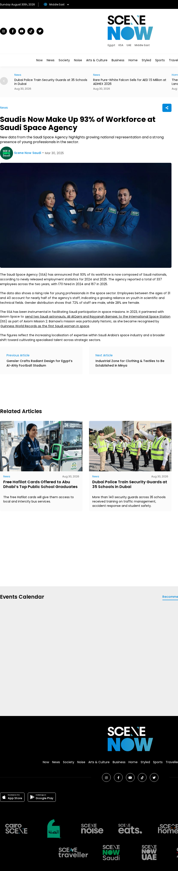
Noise (78, 60)
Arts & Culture (96, 60)
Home (133, 60)
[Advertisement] (79, 390)
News (50, 60)
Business (118, 60)
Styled (146, 60)
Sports (160, 60)
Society (64, 60)
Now (39, 60)
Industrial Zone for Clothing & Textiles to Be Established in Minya (130, 363)
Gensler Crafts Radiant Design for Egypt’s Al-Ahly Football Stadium (40, 363)
